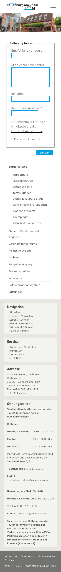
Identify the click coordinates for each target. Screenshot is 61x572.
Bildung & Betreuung (21, 323)
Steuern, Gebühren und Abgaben (23, 234)
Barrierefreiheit (47, 556)
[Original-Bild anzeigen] (30, 30)
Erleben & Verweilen (21, 315)
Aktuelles (14, 312)
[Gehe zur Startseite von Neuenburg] (20, 5)
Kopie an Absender (27, 139)
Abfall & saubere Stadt (28, 198)
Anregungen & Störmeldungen (21, 190)
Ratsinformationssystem (24, 285)
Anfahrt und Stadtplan (22, 347)
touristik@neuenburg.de (33, 513)
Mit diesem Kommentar (27, 65)
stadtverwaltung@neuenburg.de (29, 479)
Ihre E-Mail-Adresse (26, 108)
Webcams (15, 278)
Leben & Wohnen (19, 319)
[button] (53, 6)
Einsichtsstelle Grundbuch (30, 204)
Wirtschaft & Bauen (21, 327)
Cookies (9, 560)
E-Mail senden (18, 392)
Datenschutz (16, 354)
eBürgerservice (23, 180)
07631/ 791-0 (35, 468)
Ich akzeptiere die (27, 128)
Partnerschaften (19, 271)
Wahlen (13, 257)
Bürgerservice (17, 166)
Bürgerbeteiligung (20, 264)
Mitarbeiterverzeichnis (27, 223)
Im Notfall (15, 358)
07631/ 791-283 (27, 506)
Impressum (15, 350)
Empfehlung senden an (29, 50)
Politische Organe (20, 250)
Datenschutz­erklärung (28, 122)
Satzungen (15, 292)
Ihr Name (17, 94)
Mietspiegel (20, 217)
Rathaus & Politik (19, 330)
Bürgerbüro (20, 174)
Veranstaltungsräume (22, 244)
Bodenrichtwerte (24, 211)
